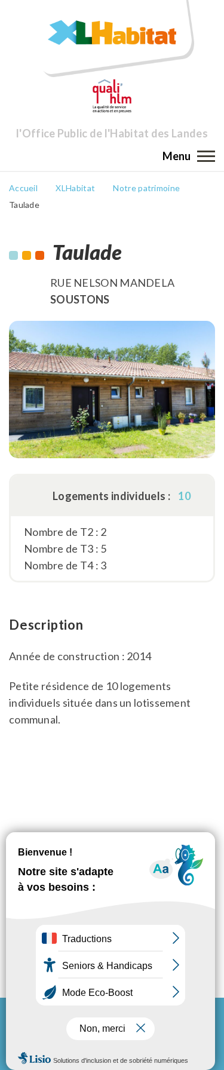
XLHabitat (75, 188)
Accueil (23, 188)
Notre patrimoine (146, 188)
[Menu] (206, 156)
